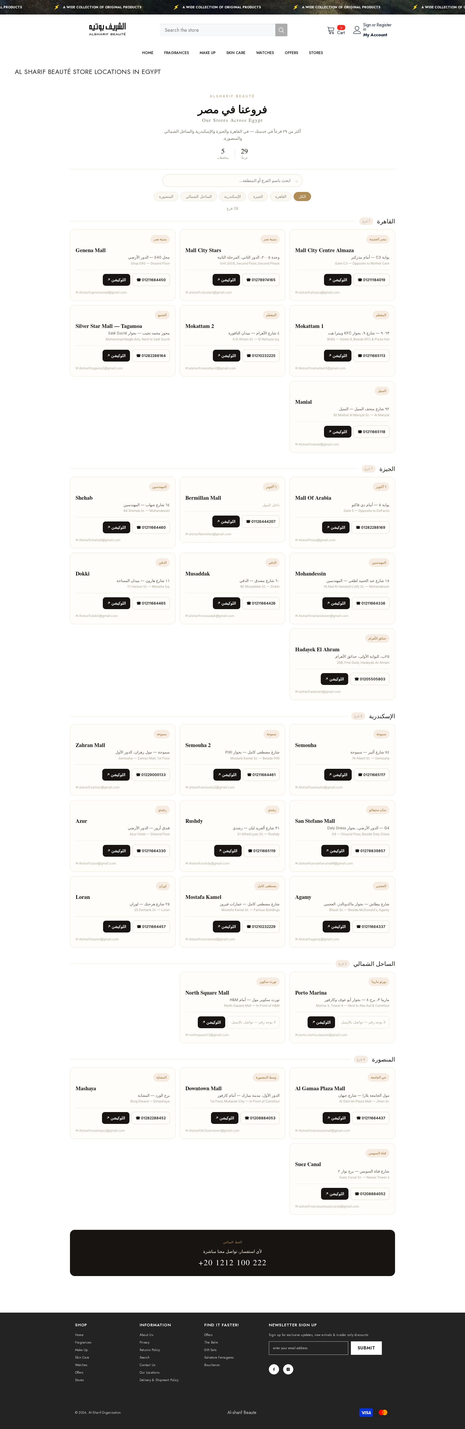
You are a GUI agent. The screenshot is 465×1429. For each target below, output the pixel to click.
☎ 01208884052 (370, 1194)
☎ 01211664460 (151, 527)
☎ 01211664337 (370, 926)
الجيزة (258, 196)
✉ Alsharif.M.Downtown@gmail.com (212, 1130)
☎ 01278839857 (370, 851)
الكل (302, 196)
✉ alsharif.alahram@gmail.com (318, 692)
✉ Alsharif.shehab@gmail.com (98, 540)
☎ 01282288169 (370, 527)
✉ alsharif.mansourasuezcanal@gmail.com (327, 1206)
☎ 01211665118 (371, 432)
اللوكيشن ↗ (337, 280)
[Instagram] (288, 1369)
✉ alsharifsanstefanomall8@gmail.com (324, 863)
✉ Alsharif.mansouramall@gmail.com (322, 1130)
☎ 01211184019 (371, 280)
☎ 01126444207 (261, 521)
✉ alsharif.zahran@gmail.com (97, 787)
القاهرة (280, 196)
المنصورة (166, 196)
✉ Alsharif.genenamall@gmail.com (101, 292)
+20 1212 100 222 (233, 1262)
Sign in (367, 27)
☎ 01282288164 (151, 355)
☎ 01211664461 (261, 775)
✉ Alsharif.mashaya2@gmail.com (100, 1130)
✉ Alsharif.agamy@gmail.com (317, 939)
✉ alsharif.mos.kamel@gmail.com (210, 939)
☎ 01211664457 (151, 926)
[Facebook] (274, 1369)
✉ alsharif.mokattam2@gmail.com (210, 368)
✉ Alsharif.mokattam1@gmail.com (320, 368)
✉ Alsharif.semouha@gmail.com (319, 787)
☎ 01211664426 (261, 603)
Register (384, 25)
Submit (366, 1348)
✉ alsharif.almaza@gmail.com (317, 292)
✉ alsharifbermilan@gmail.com (208, 534)
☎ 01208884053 (260, 1118)
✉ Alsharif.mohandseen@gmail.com (321, 616)
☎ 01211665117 (371, 775)
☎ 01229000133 (151, 775)
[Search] (223, 30)
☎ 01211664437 (370, 1118)
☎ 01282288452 (151, 1118)
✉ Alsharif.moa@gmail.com (315, 540)
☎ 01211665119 (262, 851)
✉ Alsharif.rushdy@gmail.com (207, 863)
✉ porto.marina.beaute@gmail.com (321, 1035)
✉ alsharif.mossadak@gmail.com (209, 616)
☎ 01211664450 (151, 280)
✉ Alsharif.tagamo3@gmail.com (99, 368)
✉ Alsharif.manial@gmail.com (317, 444)
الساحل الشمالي (199, 196)
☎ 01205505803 (369, 679)
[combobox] (217, 30)
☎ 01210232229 (261, 926)
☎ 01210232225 (261, 355)
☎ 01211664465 (151, 603)
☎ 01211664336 (370, 603)
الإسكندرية (232, 196)
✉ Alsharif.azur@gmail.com (96, 863)
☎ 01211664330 (151, 851)
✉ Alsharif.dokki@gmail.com (97, 616)
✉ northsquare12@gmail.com (207, 1035)
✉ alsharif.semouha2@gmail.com (209, 787)
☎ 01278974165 (261, 280)
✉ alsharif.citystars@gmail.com (208, 292)
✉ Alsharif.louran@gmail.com (97, 939)
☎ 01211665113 (371, 355)
